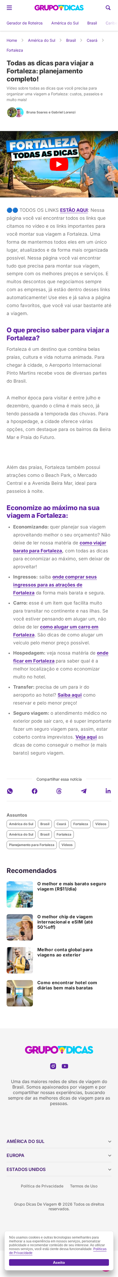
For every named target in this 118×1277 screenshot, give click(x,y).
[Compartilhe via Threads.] (59, 791)
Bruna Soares (37, 112)
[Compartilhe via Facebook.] (34, 791)
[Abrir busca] (108, 7)
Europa (15, 1155)
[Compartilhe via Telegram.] (83, 791)
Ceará (92, 40)
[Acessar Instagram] (53, 1066)
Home (12, 40)
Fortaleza (15, 50)
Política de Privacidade (42, 1186)
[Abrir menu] (9, 7)
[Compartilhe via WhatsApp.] (10, 791)
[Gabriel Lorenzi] (18, 112)
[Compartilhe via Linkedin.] (108, 791)
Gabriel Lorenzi (63, 112)
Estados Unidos (26, 1169)
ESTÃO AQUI (74, 210)
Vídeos (100, 824)
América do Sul (64, 23)
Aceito (59, 1262)
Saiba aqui (70, 695)
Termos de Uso (83, 1186)
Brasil (92, 23)
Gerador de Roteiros (25, 23)
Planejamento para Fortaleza (31, 845)
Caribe (111, 23)
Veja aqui (86, 737)
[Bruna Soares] (12, 112)
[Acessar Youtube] (65, 1066)
